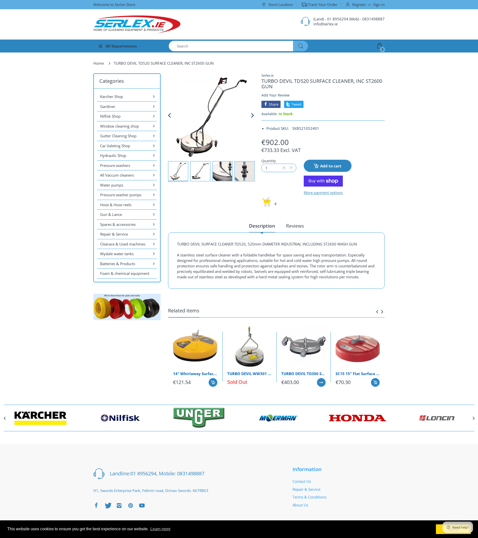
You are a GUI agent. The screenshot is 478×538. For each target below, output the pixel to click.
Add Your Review (275, 95)
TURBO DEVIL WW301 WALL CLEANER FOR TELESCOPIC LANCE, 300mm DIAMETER (249, 373)
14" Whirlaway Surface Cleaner (195, 373)
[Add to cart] (213, 382)
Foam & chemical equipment (124, 273)
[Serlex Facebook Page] (96, 505)
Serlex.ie (267, 75)
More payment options (323, 192)
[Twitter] (107, 505)
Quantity (268, 160)
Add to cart (330, 165)
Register (359, 4)
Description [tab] (262, 226)
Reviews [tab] (295, 226)
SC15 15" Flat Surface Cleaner (358, 373)
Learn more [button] (160, 529)
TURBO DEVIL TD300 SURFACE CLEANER (303, 373)
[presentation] (377, 311)
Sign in (379, 4)
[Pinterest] (130, 505)
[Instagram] (119, 505)
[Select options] (321, 382)
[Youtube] (142, 505)
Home (98, 63)
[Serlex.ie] (136, 24)
